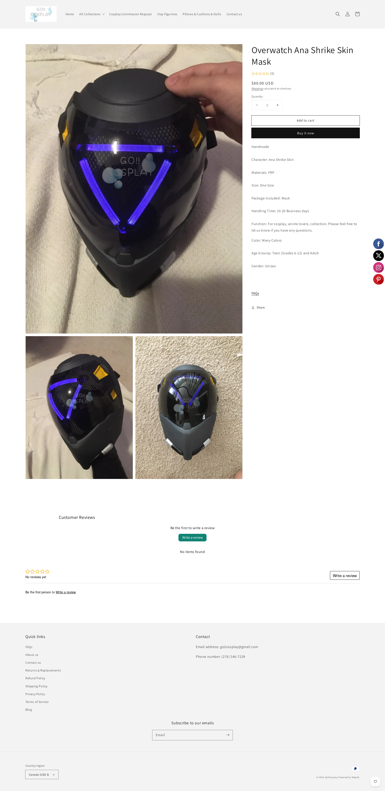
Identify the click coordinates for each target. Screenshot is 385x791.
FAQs (255, 293)
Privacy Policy (35, 694)
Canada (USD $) (39, 775)
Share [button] (261, 307)
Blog (28, 710)
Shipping (257, 88)
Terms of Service (37, 702)
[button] (91, 14)
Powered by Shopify (349, 777)
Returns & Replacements (43, 670)
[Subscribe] (228, 735)
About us (32, 655)
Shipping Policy (36, 686)
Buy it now (305, 133)
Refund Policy (35, 678)
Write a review (192, 537)
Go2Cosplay (331, 777)
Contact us (33, 663)
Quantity (257, 96)
